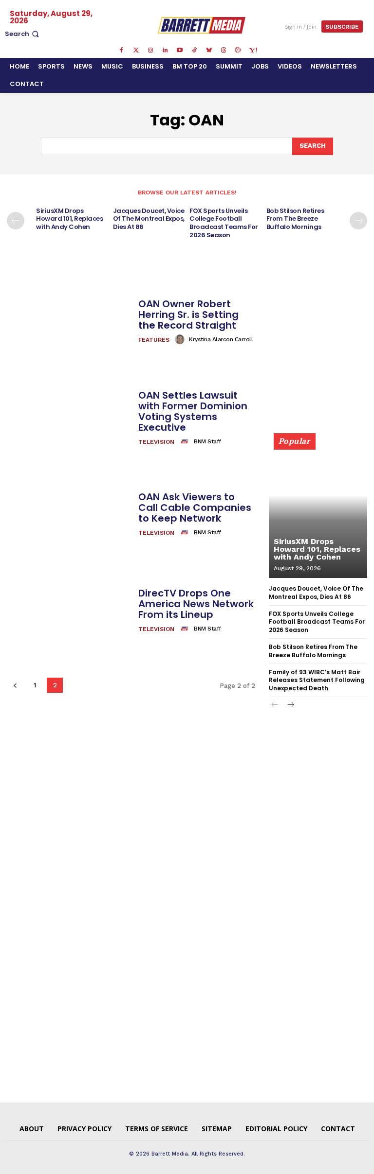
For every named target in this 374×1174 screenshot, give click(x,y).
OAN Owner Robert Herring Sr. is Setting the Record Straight (188, 314)
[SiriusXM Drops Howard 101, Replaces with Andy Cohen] (318, 510)
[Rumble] (238, 50)
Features (153, 339)
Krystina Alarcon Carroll (221, 339)
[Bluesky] (209, 50)
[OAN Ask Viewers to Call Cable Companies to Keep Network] (69, 515)
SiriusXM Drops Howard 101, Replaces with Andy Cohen (69, 219)
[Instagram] (150, 50)
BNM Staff (207, 441)
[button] (23, 33)
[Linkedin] (165, 50)
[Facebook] (121, 50)
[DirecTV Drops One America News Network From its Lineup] (69, 611)
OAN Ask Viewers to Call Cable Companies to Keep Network (194, 507)
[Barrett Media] (202, 25)
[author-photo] (181, 339)
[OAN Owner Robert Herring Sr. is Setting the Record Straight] (69, 322)
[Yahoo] (253, 50)
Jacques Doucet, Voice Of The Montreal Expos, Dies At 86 (149, 219)
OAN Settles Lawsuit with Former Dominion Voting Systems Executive (192, 411)
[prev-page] (15, 220)
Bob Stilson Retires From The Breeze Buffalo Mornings (295, 219)
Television (156, 441)
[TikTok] (194, 50)
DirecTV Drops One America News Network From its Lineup (196, 603)
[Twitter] (136, 50)
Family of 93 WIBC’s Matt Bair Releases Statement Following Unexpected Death (317, 680)
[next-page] (358, 220)
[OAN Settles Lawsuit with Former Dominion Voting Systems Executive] (69, 418)
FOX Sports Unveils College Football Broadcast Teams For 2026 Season (223, 223)
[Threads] (223, 50)
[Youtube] (180, 50)
